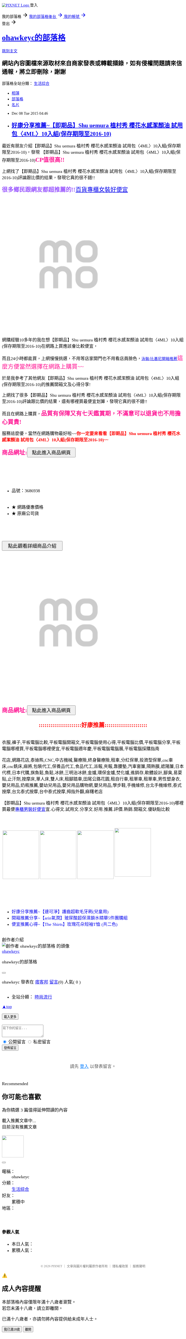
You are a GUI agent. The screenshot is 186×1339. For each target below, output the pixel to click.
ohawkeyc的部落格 (34, 37)
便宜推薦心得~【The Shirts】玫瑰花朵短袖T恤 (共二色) (64, 924)
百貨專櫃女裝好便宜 (102, 189)
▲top (7, 1006)
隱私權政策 (120, 1266)
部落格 (17, 99)
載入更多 (10, 1017)
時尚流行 (43, 997)
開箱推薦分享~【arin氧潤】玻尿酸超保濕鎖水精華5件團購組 (70, 918)
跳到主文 (9, 51)
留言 (53, 982)
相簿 (15, 93)
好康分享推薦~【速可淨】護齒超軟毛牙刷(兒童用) (60, 911)
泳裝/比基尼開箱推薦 (159, 359)
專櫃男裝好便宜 (30, 809)
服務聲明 (139, 1266)
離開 (28, 1329)
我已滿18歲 (12, 1329)
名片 (15, 105)
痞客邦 (41, 982)
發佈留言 (10, 1048)
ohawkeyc (11, 951)
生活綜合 (41, 83)
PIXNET (56, 1266)
